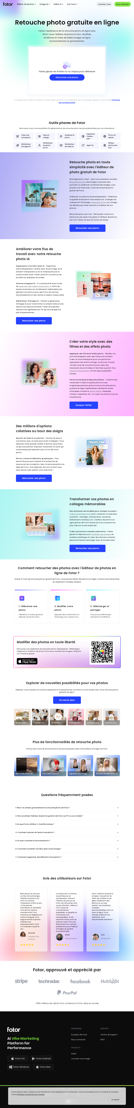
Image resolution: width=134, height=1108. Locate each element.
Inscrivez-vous (104, 4)
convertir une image (80, 1058)
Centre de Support (109, 1034)
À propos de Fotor (79, 1034)
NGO (102, 1039)
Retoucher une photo (87, 228)
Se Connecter (122, 4)
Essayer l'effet (84, 405)
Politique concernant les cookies (30, 1094)
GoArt (73, 1053)
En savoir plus (67, 700)
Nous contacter (78, 1039)
